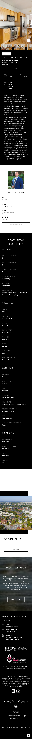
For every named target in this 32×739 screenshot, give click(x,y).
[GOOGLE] (27, 701)
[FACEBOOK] (4, 701)
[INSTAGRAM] (9, 701)
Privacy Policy (24, 727)
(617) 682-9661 (7, 206)
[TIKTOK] (23, 701)
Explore (16, 549)
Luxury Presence (16, 718)
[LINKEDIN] (13, 701)
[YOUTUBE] (18, 701)
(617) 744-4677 (10, 631)
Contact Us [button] (16, 599)
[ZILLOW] (16, 706)
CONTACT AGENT (16, 225)
